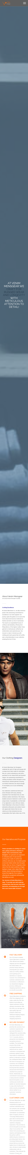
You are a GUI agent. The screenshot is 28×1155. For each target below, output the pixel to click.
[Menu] (24, 3)
